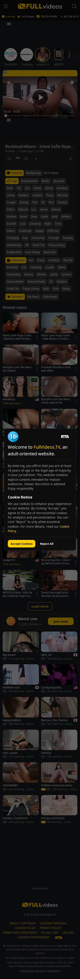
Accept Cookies (21, 544)
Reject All (47, 544)
